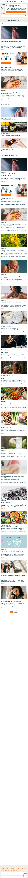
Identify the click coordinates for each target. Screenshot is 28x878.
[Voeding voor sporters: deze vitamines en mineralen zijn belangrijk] (14, 566)
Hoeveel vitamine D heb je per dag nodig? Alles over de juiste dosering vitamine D (13, 92)
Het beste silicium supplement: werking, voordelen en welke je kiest (13, 477)
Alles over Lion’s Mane (6, 326)
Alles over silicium (5, 502)
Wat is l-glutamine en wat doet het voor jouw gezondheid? (11, 276)
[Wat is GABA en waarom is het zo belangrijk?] (14, 292)
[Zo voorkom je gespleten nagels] (14, 112)
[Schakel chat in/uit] (25, 875)
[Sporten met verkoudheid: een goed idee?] (14, 592)
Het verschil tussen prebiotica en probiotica (11, 403)
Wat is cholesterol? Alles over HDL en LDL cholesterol (13, 526)
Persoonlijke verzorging (6, 118)
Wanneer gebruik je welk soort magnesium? (11, 135)
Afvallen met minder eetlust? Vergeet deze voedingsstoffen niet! (11, 42)
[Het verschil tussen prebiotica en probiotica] (14, 393)
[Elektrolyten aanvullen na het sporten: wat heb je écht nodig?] (14, 367)
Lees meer (3, 49)
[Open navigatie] (1, 1)
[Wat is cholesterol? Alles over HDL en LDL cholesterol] (14, 517)
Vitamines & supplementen (7, 66)
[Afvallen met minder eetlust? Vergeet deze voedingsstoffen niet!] (14, 32)
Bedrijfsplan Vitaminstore (7, 67)
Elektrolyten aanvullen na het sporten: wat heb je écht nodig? (13, 377)
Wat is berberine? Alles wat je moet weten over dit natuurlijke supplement (12, 250)
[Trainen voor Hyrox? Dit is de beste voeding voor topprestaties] (14, 341)
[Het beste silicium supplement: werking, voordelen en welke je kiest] (14, 467)
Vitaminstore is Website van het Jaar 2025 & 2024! (12, 551)
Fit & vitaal (3, 349)
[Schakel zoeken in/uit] (20, 2)
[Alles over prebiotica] (14, 418)
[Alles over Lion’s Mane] (14, 317)
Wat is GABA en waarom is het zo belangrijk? (11, 302)
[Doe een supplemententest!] (14, 143)
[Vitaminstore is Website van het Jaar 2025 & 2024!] (14, 541)
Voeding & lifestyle (5, 525)
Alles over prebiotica (6, 427)
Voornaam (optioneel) (5, 873)
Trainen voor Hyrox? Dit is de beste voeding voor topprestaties (12, 351)
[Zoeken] (25, 16)
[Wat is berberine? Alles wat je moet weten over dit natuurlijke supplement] (14, 240)
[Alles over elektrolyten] (14, 442)
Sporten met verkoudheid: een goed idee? (11, 601)
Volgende (15, 612)
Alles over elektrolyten (6, 451)
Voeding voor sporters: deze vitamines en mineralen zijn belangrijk (13, 576)
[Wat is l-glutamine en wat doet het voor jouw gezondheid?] (14, 266)
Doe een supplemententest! (7, 150)
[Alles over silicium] (14, 493)
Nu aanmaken (16, 12)
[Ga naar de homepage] (10, 1)
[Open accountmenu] (22, 2)
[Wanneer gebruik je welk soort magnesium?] (14, 127)
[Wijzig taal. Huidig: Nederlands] (26, 1)
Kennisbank (3, 40)
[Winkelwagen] (24, 1)
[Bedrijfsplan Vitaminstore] (14, 58)
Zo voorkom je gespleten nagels (8, 119)
